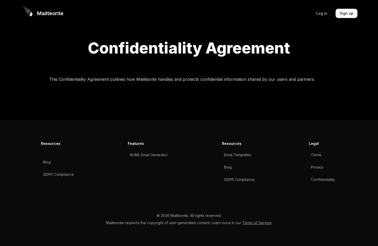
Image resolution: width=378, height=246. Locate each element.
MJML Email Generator (149, 155)
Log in (321, 13)
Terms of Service (257, 223)
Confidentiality (323, 179)
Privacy (317, 167)
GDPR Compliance (58, 174)
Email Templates (237, 155)
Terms (316, 155)
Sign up (346, 13)
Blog (47, 162)
